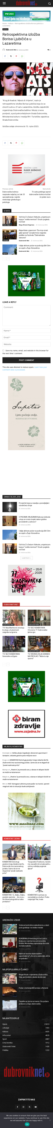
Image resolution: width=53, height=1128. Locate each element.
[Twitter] (10, 56)
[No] (50, 1120)
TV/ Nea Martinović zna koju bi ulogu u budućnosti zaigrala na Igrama (13, 630)
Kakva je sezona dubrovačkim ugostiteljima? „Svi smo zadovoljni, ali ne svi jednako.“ (34, 956)
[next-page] (7, 258)
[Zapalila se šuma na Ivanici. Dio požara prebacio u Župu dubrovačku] (9, 1005)
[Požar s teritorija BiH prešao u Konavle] (9, 992)
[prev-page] (4, 258)
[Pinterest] (16, 56)
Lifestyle (5, 240)
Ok (27, 1124)
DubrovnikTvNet (8, 625)
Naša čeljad (6, 225)
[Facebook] (4, 56)
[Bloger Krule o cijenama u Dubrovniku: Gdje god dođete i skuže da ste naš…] (9, 978)
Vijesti (5, 253)
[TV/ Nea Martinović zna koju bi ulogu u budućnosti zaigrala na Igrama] (13, 618)
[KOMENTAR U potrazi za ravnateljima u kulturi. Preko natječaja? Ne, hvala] (39, 885)
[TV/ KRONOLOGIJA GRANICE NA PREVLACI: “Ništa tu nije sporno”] (39, 644)
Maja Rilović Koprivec (26, 225)
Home (4, 23)
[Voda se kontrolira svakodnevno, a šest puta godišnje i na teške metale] (9, 929)
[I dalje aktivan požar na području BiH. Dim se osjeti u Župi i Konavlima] (9, 249)
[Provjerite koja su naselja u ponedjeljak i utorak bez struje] (9, 507)
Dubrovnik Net (11, 50)
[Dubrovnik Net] (4, 50)
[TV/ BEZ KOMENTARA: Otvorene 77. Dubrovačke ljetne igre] (39, 618)
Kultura (10, 23)
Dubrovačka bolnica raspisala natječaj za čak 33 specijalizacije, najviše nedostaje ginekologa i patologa (13, 197)
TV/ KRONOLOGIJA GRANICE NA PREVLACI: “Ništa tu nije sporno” (39, 656)
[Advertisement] (26, 468)
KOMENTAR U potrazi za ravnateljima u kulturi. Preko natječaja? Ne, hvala (38, 897)
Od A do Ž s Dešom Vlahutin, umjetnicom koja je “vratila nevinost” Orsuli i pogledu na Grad (34, 219)
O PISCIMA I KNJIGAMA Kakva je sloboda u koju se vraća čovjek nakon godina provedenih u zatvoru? (34, 519)
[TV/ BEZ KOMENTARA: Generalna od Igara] (13, 644)
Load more (26, 558)
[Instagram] (23, 1107)
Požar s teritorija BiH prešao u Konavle (33, 988)
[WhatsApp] (21, 56)
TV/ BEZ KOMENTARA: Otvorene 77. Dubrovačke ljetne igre (37, 630)
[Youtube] (35, 1107)
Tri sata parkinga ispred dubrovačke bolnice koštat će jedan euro (40, 194)
